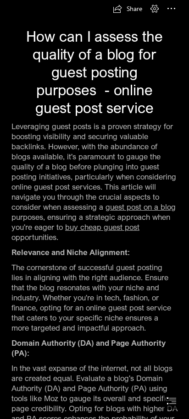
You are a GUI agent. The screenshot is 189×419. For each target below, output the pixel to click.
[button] (127, 8)
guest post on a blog (141, 207)
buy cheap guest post (102, 227)
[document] (94, 209)
